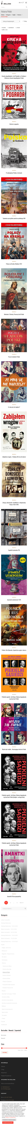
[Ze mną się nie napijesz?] (14, 381)
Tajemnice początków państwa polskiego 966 (14, 218)
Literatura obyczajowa (7, 1000)
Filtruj (5, 1052)
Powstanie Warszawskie (9, 984)
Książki (2, 944)
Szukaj (25, 908)
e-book (18, 27)
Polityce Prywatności (10, 1117)
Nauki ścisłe (5, 1012)
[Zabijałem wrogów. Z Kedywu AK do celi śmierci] (14, 431)
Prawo (3, 1018)
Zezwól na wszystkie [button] (8, 1122)
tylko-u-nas (4, 29)
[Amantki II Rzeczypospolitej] (14, 870)
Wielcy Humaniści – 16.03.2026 (9, 938)
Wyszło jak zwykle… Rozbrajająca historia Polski (14, 749)
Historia (4, 963)
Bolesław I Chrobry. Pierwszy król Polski (14, 314)
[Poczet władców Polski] (14, 335)
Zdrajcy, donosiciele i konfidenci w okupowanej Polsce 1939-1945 (14, 504)
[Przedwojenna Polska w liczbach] (14, 148)
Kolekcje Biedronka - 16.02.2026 (9, 926)
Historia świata (6, 978)
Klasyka (4, 990)
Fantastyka (4, 960)
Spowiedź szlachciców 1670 (14, 600)
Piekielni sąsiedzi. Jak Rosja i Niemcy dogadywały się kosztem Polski (14, 698)
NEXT (22, 902)
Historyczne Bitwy (7, 966)
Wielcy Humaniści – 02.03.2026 (9, 932)
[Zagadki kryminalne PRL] (14, 527)
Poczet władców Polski (14, 357)
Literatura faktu (6, 997)
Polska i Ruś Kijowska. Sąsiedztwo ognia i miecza (14, 650)
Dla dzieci (4, 957)
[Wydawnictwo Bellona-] (6, 2)
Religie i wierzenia (6, 947)
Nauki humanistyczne (7, 1009)
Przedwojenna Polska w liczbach (14, 173)
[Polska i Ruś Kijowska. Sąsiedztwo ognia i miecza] (14, 624)
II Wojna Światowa (7, 981)
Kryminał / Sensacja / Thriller (9, 994)
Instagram (20, 2)
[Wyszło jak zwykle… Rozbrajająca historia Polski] (14, 724)
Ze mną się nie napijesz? (14, 407)
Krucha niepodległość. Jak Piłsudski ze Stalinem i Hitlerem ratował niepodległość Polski (14, 77)
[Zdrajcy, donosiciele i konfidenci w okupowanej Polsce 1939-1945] (14, 479)
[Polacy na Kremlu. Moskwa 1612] (14, 241)
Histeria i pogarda (14, 124)
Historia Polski (6, 972)
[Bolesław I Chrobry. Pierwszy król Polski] (14, 289)
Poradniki (4, 1015)
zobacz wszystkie (5, 920)
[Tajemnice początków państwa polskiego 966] (14, 195)
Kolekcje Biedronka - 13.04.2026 (9, 941)
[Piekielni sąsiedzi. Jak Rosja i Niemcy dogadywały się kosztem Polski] (14, 673)
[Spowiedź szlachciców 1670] (14, 575)
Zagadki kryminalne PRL (14, 550)
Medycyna (4, 950)
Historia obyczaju (7, 969)
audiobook (11, 27)
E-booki (3, 1021)
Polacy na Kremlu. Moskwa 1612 (14, 264)
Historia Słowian (7, 975)
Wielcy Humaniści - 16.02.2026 (9, 929)
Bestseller (3, 1035)
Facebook (19, 2)
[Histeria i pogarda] (14, 100)
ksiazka (4, 27)
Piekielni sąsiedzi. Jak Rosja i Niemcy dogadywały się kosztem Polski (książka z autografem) (14, 796)
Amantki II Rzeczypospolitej (14, 896)
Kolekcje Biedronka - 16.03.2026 (9, 935)
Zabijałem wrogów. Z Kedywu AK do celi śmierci (14, 457)
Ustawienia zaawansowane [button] (9, 1120)
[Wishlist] (22, 2)
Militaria (4, 1006)
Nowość (3, 1038)
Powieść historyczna (8, 987)
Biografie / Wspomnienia (8, 954)
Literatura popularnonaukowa (9, 1003)
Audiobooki (4, 1024)
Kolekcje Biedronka (6, 923)
